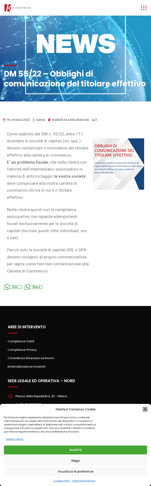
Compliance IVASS (21, 341)
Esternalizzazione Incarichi (26, 366)
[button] (145, 409)
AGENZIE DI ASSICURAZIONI (70, 120)
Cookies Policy (61, 480)
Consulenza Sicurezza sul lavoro (31, 358)
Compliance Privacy (22, 350)
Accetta (75, 450)
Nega (75, 461)
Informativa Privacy (84, 480)
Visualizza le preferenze (75, 471)
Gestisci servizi (14, 439)
